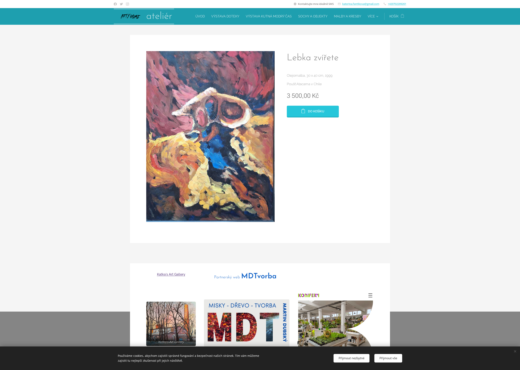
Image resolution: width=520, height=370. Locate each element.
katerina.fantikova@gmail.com (360, 4)
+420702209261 (397, 4)
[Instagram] (127, 4)
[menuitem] (201, 16)
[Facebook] (115, 4)
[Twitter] (121, 4)
